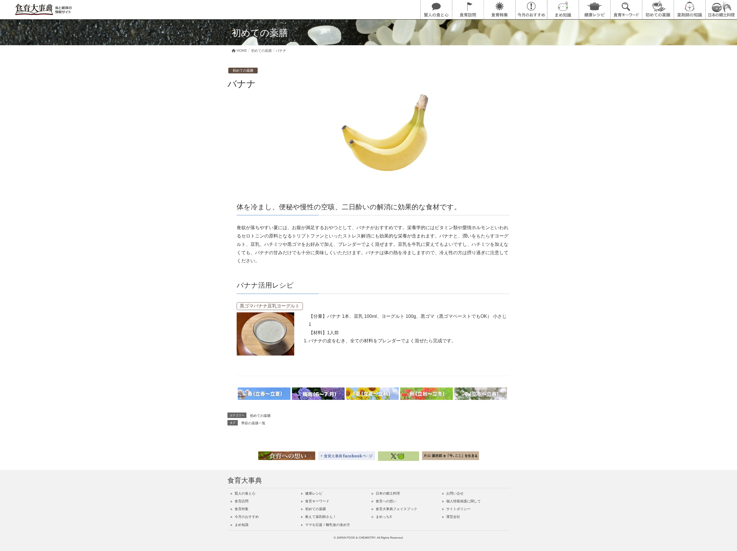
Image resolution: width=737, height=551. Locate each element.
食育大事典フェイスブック (396, 509)
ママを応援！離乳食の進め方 (327, 525)
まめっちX (383, 517)
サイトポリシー (457, 509)
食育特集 (241, 509)
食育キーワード (316, 501)
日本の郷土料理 (387, 493)
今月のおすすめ (246, 517)
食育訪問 (241, 501)
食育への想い (385, 501)
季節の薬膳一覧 (253, 423)
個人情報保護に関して (463, 501)
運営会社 (452, 517)
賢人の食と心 (244, 493)
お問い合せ (454, 493)
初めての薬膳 (243, 71)
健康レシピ (313, 493)
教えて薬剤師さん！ (320, 517)
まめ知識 (241, 525)
